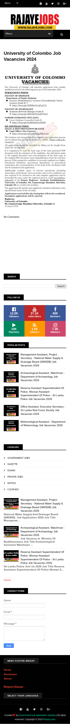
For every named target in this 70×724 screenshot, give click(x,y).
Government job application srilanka (37, 715)
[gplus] (64, 3)
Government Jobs (18, 458)
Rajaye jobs (49, 719)
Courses (13, 489)
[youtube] (47, 3)
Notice (11, 483)
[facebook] (41, 3)
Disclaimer (10, 674)
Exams (11, 470)
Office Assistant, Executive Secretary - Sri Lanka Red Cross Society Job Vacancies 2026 (43, 410)
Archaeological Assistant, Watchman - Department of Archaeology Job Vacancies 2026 (43, 376)
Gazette (12, 464)
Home (7, 580)
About (8, 678)
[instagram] (58, 3)
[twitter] (52, 3)
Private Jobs (15, 477)
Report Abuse (13, 686)
